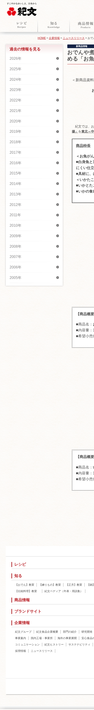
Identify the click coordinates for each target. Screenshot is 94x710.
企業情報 (54, 38)
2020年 (15, 121)
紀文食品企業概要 (47, 631)
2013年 (15, 194)
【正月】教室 (74, 584)
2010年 (15, 225)
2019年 (15, 131)
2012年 (15, 205)
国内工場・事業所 (42, 638)
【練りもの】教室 (50, 584)
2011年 (15, 215)
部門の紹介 (70, 631)
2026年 (15, 58)
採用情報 (20, 651)
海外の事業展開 (67, 638)
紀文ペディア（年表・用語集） (63, 591)
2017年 (15, 152)
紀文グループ (23, 631)
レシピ (22, 25)
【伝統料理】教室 (27, 591)
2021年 (15, 111)
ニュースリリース (74, 38)
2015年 (15, 173)
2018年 (15, 142)
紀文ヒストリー (54, 644)
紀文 (21, 8)
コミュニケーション (27, 644)
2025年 (15, 69)
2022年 (15, 100)
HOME (42, 38)
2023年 (15, 90)
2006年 (15, 267)
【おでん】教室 (24, 584)
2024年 (15, 79)
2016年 (15, 163)
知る (54, 25)
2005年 (15, 278)
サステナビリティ (79, 644)
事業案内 (20, 638)
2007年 (15, 257)
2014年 (15, 184)
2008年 (15, 246)
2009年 (15, 236)
